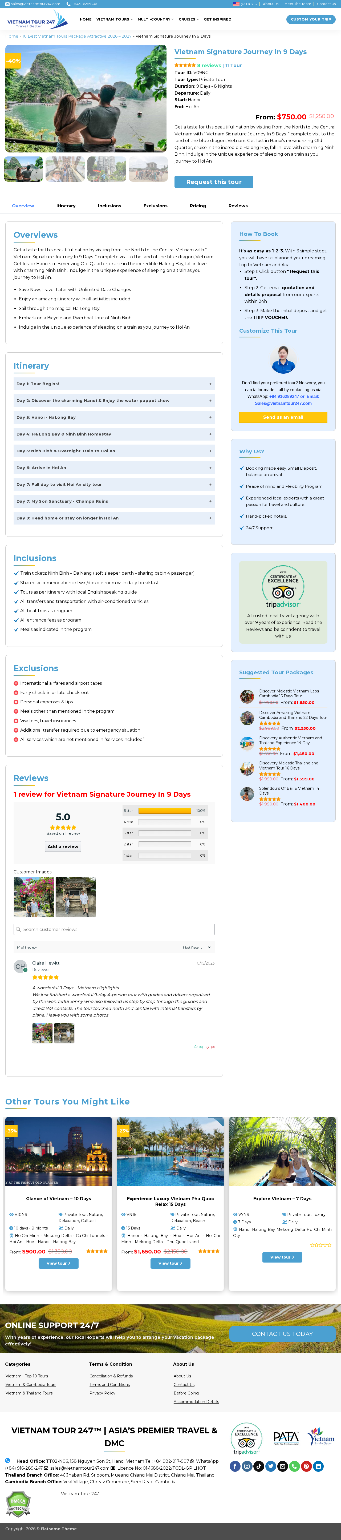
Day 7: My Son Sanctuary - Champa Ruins (62, 501)
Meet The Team (298, 4)
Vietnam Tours (112, 19)
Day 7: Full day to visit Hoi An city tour (59, 484)
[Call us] (294, 1466)
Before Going (186, 1393)
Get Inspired (218, 19)
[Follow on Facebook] (235, 1466)
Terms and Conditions (110, 1384)
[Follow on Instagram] (247, 1466)
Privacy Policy (102, 1393)
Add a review (63, 846)
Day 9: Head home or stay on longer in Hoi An (68, 518)
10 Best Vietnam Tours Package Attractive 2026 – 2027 (77, 36)
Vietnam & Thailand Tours (29, 1393)
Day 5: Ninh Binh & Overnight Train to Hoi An (66, 450)
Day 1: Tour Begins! (38, 383)
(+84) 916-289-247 (24, 1468)
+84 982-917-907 (171, 1461)
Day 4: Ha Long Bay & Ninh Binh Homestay (64, 434)
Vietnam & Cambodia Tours (31, 1384)
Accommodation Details (196, 1401)
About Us (270, 4)
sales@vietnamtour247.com (78, 1468)
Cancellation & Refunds (111, 1376)
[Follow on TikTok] (258, 1466)
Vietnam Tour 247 (80, 1493)
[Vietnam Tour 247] (38, 19)
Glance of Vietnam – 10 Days (58, 1198)
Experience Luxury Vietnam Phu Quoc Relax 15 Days (170, 1201)
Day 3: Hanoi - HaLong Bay (46, 417)
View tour (57, 1263)
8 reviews (209, 65)
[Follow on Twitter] (270, 1466)
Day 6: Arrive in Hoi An (41, 467)
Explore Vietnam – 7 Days (282, 1198)
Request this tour (214, 182)
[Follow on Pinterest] (306, 1466)
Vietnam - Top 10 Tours (27, 1376)
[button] (12, 146)
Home (86, 19)
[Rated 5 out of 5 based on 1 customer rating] (185, 65)
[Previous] (15, 99)
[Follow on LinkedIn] (318, 1466)
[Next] (156, 99)
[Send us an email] (282, 1466)
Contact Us (326, 4)
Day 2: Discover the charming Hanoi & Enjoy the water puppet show (93, 400)
